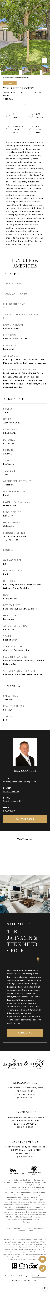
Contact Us (25, 1033)
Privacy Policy (32, 1280)
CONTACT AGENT (25, 819)
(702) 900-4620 (25, 1156)
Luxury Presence (39, 1276)
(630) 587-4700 (25, 1097)
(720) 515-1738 (11, 791)
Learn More (37, 1259)
